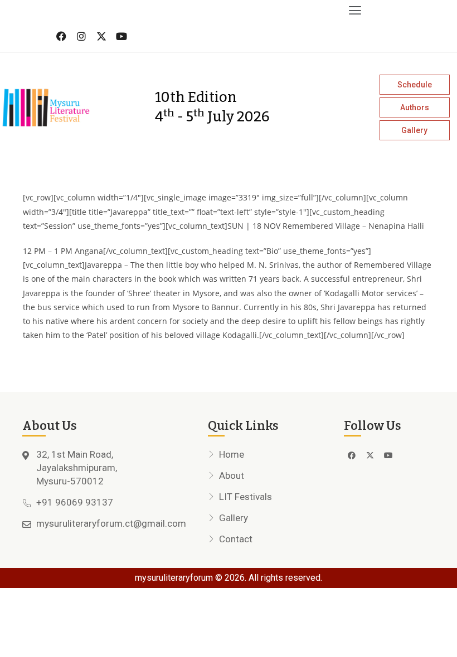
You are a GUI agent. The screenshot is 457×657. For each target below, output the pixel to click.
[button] (183, 10)
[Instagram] (81, 36)
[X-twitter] (101, 36)
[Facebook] (61, 36)
